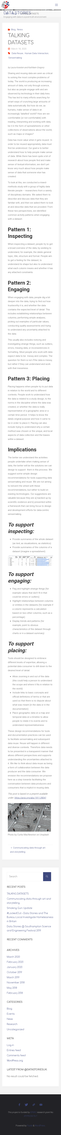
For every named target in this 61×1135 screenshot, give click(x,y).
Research (12, 1024)
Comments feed (16, 1055)
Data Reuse (17, 53)
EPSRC (33, 1112)
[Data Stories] (5, 4)
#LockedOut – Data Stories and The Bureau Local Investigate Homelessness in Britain (30, 917)
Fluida (30, 1125)
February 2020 (15, 962)
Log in (10, 1045)
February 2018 (15, 993)
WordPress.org (15, 1060)
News (20, 29)
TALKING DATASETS (18, 894)
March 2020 (13, 957)
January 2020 (14, 967)
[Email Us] (41, 1104)
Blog (13, 29)
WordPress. (40, 1125)
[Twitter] (26, 1104)
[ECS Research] (34, 1104)
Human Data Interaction (36, 53)
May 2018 (12, 988)
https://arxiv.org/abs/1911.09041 (30, 797)
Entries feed (14, 1050)
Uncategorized (15, 1029)
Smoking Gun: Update (19, 908)
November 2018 (16, 982)
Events (11, 1014)
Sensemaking (15, 57)
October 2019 (14, 972)
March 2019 (13, 977)
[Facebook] (19, 1104)
